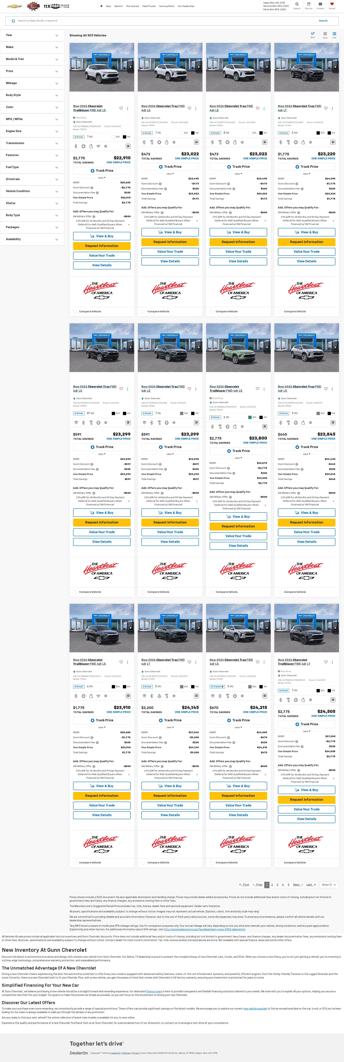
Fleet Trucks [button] (149, 6)
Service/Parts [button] (166, 6)
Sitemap (126, 1053)
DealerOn (116, 1053)
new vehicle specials (255, 1009)
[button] (130, 67)
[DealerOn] (79, 1053)
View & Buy (104, 236)
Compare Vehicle (90, 311)
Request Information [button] (101, 246)
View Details (102, 265)
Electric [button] (118, 6)
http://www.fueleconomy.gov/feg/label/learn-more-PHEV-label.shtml (204, 929)
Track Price (104, 170)
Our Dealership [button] (186, 6)
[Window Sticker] (128, 146)
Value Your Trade (102, 255)
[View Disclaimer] (106, 146)
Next (297, 885)
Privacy (136, 1053)
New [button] (108, 6)
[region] (102, 205)
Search (323, 21)
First (245, 885)
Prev (258, 885)
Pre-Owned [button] (132, 6)
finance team (154, 991)
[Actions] (127, 108)
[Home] (101, 6)
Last (310, 885)
